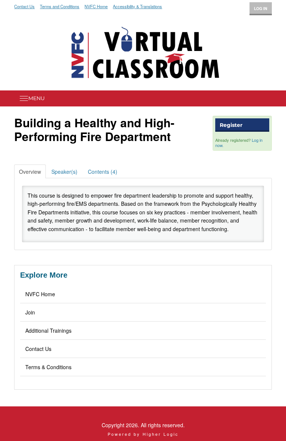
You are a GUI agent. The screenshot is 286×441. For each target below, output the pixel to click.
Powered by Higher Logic (143, 434)
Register (231, 125)
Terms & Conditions (48, 367)
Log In (260, 8)
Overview (30, 171)
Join (30, 312)
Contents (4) (102, 171)
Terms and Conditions (59, 6)
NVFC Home (96, 6)
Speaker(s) (64, 171)
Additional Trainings (48, 330)
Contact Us (24, 6)
